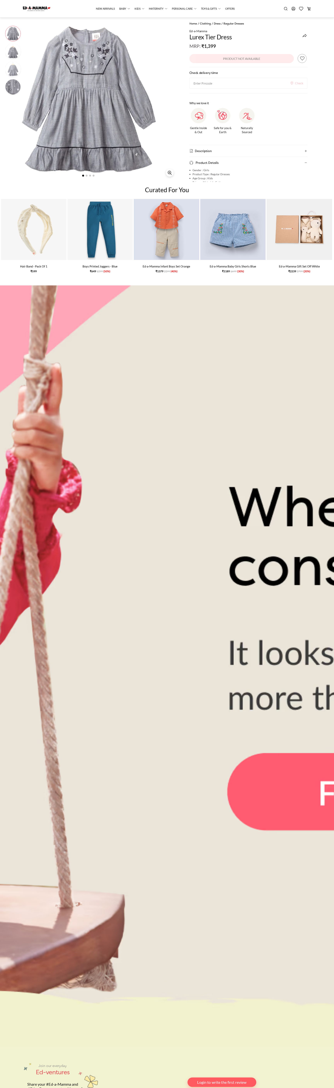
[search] (285, 8)
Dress (217, 23)
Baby (122, 8)
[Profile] (293, 8)
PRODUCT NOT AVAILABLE (241, 58)
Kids (138, 8)
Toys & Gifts (209, 8)
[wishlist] (301, 8)
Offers (230, 8)
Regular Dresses (233, 23)
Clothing (205, 23)
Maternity (156, 8)
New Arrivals (105, 8)
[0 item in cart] (309, 8)
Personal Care (182, 8)
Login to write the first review (222, 1082)
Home (193, 23)
